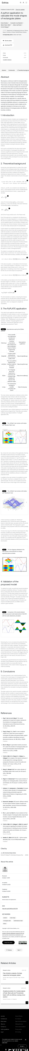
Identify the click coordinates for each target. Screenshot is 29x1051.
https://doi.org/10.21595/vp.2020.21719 (10, 908)
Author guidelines (5, 1029)
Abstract (4, 70)
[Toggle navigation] (14, 2)
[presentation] (14, 181)
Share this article (8, 942)
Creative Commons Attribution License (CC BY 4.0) (13, 933)
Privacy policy (18, 1029)
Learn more (4, 1042)
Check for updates (20, 9)
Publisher (5, 728)
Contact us (3, 1026)
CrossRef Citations (7, 59)
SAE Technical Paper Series (9, 852)
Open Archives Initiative (20, 1021)
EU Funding (18, 1032)
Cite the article (8, 40)
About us (3, 1024)
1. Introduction (11, 70)
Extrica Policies (18, 1016)
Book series (3, 1021)
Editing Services (19, 1024)
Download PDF (8, 45)
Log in (2, 1032)
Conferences (4, 1018)
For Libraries (18, 1018)
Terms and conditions (20, 1026)
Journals (3, 1016)
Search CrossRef (7, 765)
